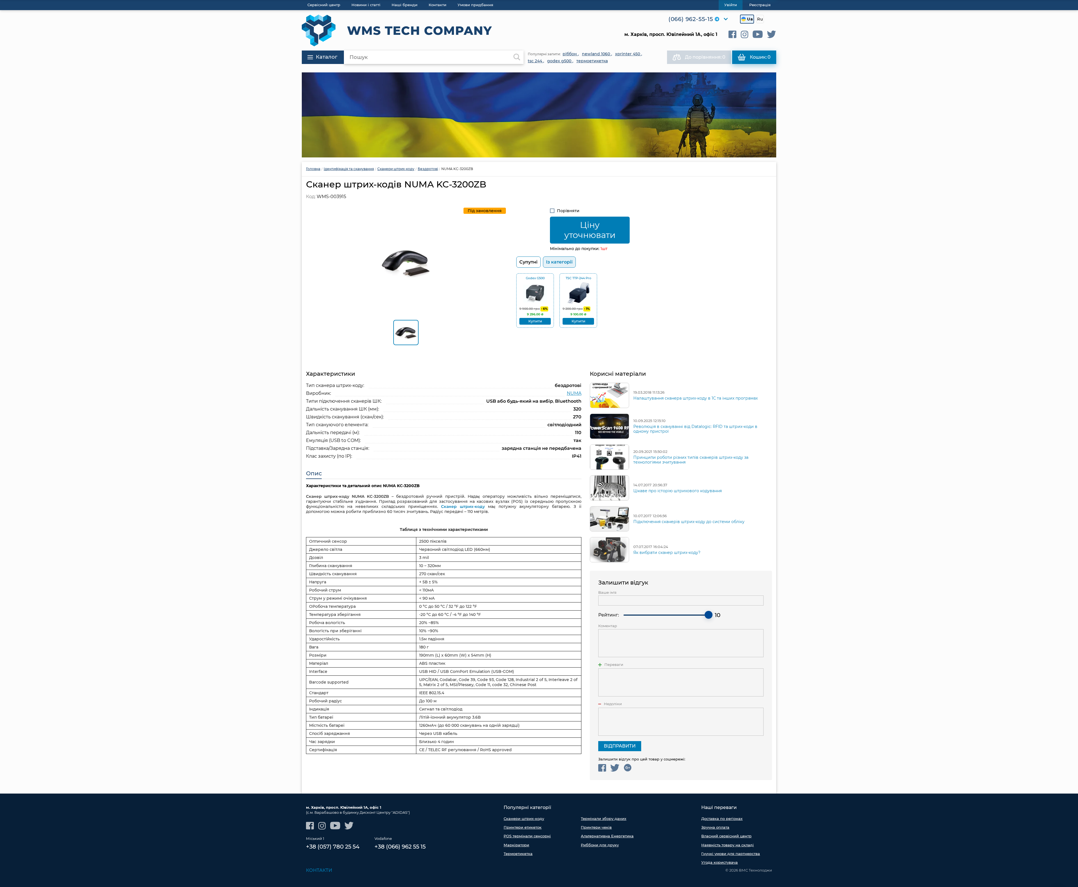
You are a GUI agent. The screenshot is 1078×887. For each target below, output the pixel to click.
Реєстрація (760, 5)
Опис (314, 473)
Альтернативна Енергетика (607, 836)
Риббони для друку (600, 845)
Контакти (319, 870)
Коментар (607, 626)
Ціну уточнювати (590, 230)
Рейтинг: (608, 615)
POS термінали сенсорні (527, 836)
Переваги (613, 665)
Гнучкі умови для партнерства (730, 853)
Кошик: (760, 57)
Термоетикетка (518, 853)
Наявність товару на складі (727, 845)
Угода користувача (719, 862)
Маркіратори (516, 845)
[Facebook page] (732, 34)
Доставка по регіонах (722, 818)
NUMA (574, 393)
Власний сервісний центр (726, 836)
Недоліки (613, 704)
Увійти (730, 5)
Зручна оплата (715, 827)
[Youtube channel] (758, 34)
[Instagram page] (744, 34)
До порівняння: (705, 57)
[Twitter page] (771, 34)
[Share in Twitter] (615, 768)
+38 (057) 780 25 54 (332, 846)
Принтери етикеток (523, 827)
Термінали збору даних (603, 818)
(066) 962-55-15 (690, 19)
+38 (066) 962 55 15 (400, 846)
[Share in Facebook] (602, 768)
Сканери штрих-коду (524, 818)
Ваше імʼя (607, 592)
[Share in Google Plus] (627, 768)
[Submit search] (517, 57)
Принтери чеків (596, 827)
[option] (539, 114)
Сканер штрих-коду (463, 506)
